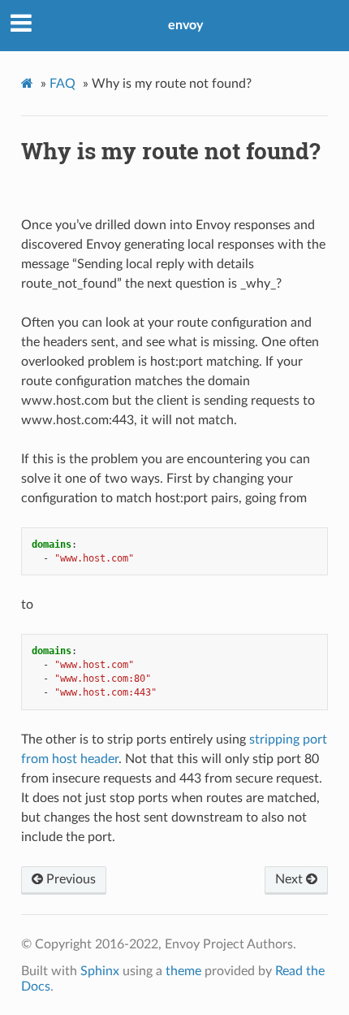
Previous (69, 879)
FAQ (62, 83)
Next (290, 879)
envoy (185, 25)
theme (183, 971)
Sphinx (99, 971)
